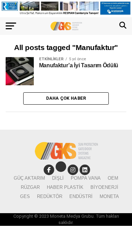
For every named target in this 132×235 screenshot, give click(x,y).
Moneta (109, 196)
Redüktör (49, 196)
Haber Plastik (65, 187)
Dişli (58, 178)
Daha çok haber (66, 98)
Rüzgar (30, 187)
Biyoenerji (104, 187)
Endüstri (81, 196)
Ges (25, 196)
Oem (113, 178)
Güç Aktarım (29, 178)
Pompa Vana (86, 178)
